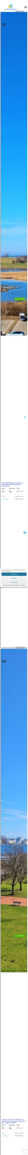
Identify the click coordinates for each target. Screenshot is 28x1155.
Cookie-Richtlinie (6, 585)
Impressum (23, 585)
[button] (25, 7)
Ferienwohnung (20, 647)
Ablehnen (14, 578)
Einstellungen (14, 582)
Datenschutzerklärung (15, 585)
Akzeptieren (14, 574)
